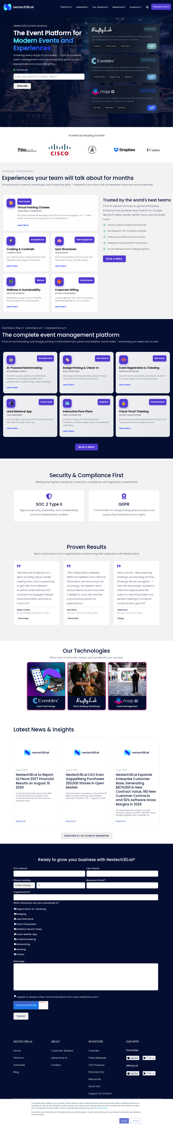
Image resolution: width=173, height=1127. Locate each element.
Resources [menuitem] (118, 7)
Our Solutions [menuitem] (99, 7)
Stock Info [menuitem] (94, 1086)
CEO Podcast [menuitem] (96, 1065)
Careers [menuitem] (56, 1065)
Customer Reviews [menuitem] (62, 1050)
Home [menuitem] (17, 1050)
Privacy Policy (102, 1108)
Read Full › (21, 821)
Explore (151, 46)
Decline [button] (136, 1121)
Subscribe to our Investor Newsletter (86, 835)
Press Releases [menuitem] (97, 1057)
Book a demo (114, 258)
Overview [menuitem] (94, 1050)
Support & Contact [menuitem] (100, 1093)
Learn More (23, 225)
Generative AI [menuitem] (59, 1057)
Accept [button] (124, 1121)
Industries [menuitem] (81, 7)
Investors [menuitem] (134, 7)
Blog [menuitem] (16, 1072)
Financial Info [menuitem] (96, 1072)
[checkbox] (86, 932)
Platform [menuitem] (65, 7)
